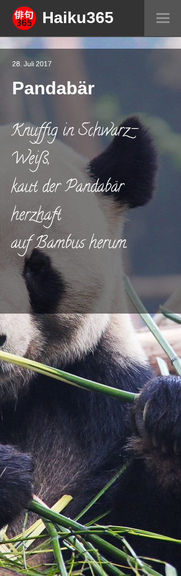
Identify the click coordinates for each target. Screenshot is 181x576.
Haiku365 (78, 17)
